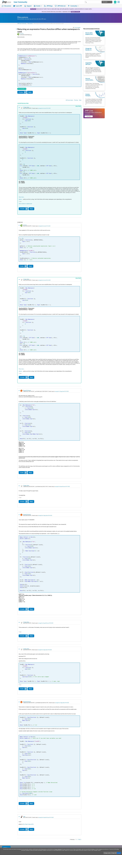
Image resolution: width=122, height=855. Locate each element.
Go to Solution (21, 88)
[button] (16, 29)
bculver (22, 33)
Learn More (89, 116)
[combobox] (93, 2)
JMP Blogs (50, 6)
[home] (6, 2)
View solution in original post (25, 203)
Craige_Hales (26, 107)
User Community (20, 2)
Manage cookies (107, 853)
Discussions (7, 6)
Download (33, 9)
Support (29, 6)
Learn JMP (19, 6)
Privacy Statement (58, 849)
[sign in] (115, 2)
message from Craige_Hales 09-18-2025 (45, 515)
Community (73, 6)
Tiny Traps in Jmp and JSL (28, 824)
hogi (24, 816)
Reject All (114, 853)
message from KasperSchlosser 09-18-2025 (45, 623)
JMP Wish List (61, 6)
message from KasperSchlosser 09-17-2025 (62, 486)
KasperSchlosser (27, 390)
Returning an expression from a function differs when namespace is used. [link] (49, 23)
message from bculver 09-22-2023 (45, 108)
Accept (118, 853)
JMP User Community (21, 23)
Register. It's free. (75, 11)
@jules (20, 199)
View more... (21, 197)
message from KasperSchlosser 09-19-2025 (46, 817)
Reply (30, 92)
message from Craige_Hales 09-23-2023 (62, 391)
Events (38, 6)
